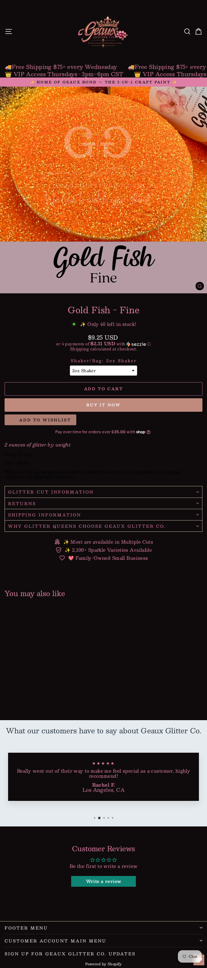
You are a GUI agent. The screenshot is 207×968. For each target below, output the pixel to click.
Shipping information (44, 514)
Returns (22, 503)
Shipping (79, 349)
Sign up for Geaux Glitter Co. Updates (70, 953)
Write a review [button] (103, 881)
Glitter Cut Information (51, 491)
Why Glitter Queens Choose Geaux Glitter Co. (87, 526)
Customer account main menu (55, 940)
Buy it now (103, 405)
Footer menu (26, 927)
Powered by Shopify (103, 964)
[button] (103, 343)
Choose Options (43, 699)
